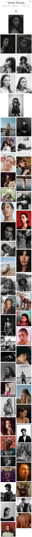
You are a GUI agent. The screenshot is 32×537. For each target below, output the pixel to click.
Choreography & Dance (15, 5)
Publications (24, 5)
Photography (4, 5)
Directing (9, 5)
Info (20, 5)
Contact (28, 5)
